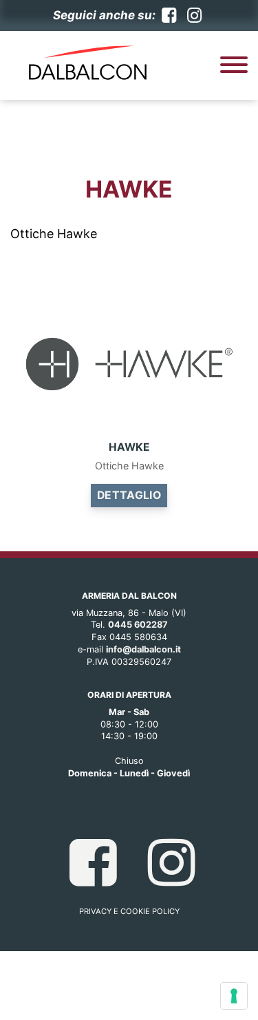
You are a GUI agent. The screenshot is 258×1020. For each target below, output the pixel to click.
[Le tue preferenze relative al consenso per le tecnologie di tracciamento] (234, 996)
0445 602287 (138, 624)
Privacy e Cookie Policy (129, 911)
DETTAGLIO (129, 495)
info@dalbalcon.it (143, 649)
